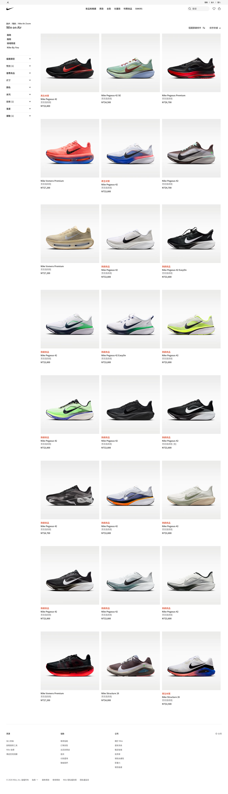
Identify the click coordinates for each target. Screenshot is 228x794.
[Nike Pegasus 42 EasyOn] (191, 233)
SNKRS (138, 8)
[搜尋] (189, 8)
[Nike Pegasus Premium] (191, 63)
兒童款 (117, 8)
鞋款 (14, 23)
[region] (17, 78)
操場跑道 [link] (11, 43)
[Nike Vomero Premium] (70, 148)
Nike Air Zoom (24, 23)
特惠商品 (128, 8)
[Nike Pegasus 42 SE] (130, 63)
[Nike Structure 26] (130, 660)
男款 (101, 8)
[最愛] (214, 8)
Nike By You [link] (13, 47)
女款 (109, 8)
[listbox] (215, 27)
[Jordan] (8, 2)
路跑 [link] (9, 35)
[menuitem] (208, 2)
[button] (19, 59)
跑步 (8, 23)
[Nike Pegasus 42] (70, 63)
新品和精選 (91, 8)
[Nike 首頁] (10, 9)
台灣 (220, 733)
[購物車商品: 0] (219, 8)
